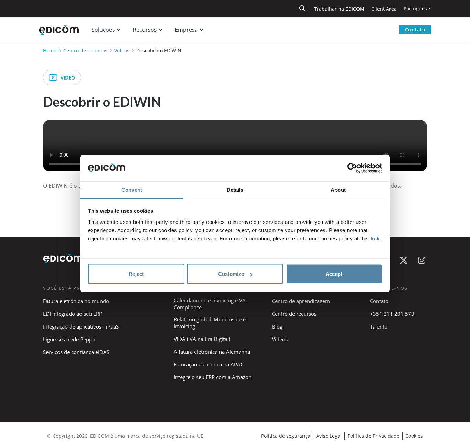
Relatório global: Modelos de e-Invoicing (210, 323)
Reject (136, 274)
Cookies (414, 436)
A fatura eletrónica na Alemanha (212, 351)
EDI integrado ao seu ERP (72, 313)
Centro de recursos (85, 50)
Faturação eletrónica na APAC (209, 364)
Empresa (186, 29)
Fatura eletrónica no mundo (76, 301)
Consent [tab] (131, 190)
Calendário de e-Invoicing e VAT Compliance (211, 304)
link (375, 238)
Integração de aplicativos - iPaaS (81, 326)
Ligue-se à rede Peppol (70, 339)
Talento (378, 326)
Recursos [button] (145, 29)
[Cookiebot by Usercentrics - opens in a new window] (352, 168)
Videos (280, 339)
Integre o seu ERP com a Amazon (213, 377)
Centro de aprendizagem (301, 301)
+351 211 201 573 (392, 313)
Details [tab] (235, 190)
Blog (277, 326)
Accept (333, 274)
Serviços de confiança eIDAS (76, 352)
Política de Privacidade (373, 436)
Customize (231, 274)
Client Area (384, 9)
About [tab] (338, 190)
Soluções (103, 29)
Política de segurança (285, 436)
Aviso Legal (329, 436)
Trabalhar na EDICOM (339, 9)
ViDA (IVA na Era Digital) (202, 338)
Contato (415, 29)
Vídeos (121, 50)
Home (49, 50)
